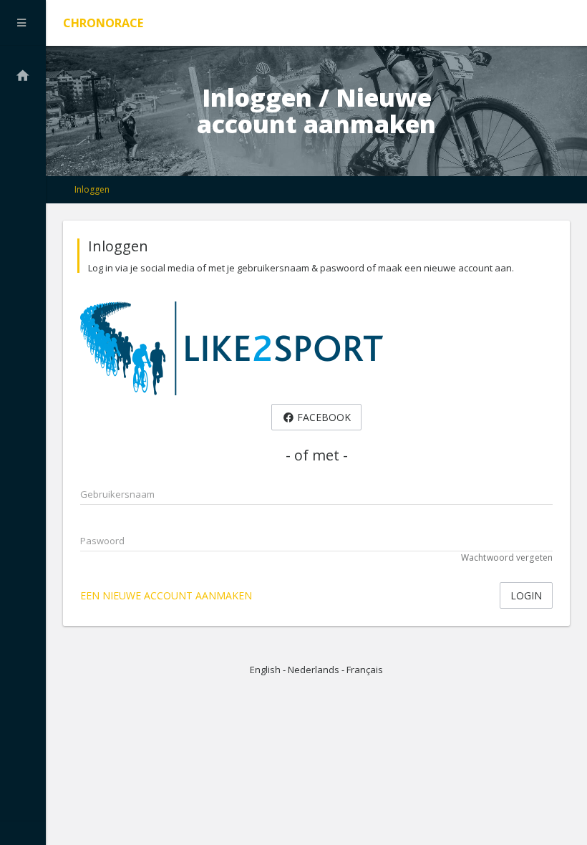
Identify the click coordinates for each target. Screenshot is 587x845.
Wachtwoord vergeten (507, 557)
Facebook (322, 417)
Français (364, 669)
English (265, 669)
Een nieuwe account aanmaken (166, 595)
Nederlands (313, 669)
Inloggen (92, 189)
